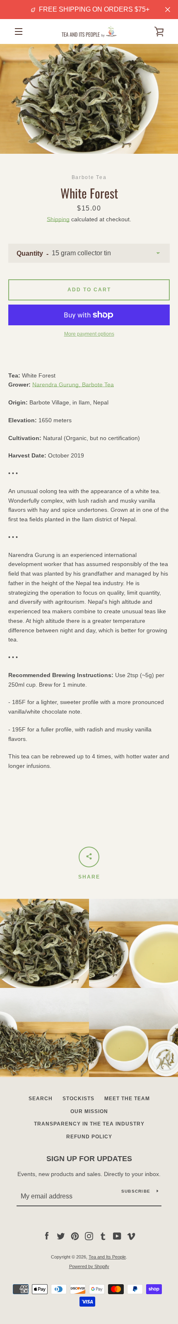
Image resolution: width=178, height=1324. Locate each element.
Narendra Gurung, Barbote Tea (73, 384)
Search (41, 1098)
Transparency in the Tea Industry (89, 1124)
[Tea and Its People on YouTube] (117, 1235)
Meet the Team (127, 1098)
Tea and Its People (107, 1256)
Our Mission (89, 1111)
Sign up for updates (89, 1159)
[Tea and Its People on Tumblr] (103, 1235)
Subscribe (135, 1191)
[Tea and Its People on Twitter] (61, 1235)
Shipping (58, 219)
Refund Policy (89, 1137)
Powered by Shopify (89, 1266)
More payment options (89, 334)
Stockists (78, 1098)
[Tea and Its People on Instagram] (89, 1235)
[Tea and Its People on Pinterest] (75, 1235)
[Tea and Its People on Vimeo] (131, 1235)
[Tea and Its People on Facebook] (47, 1235)
